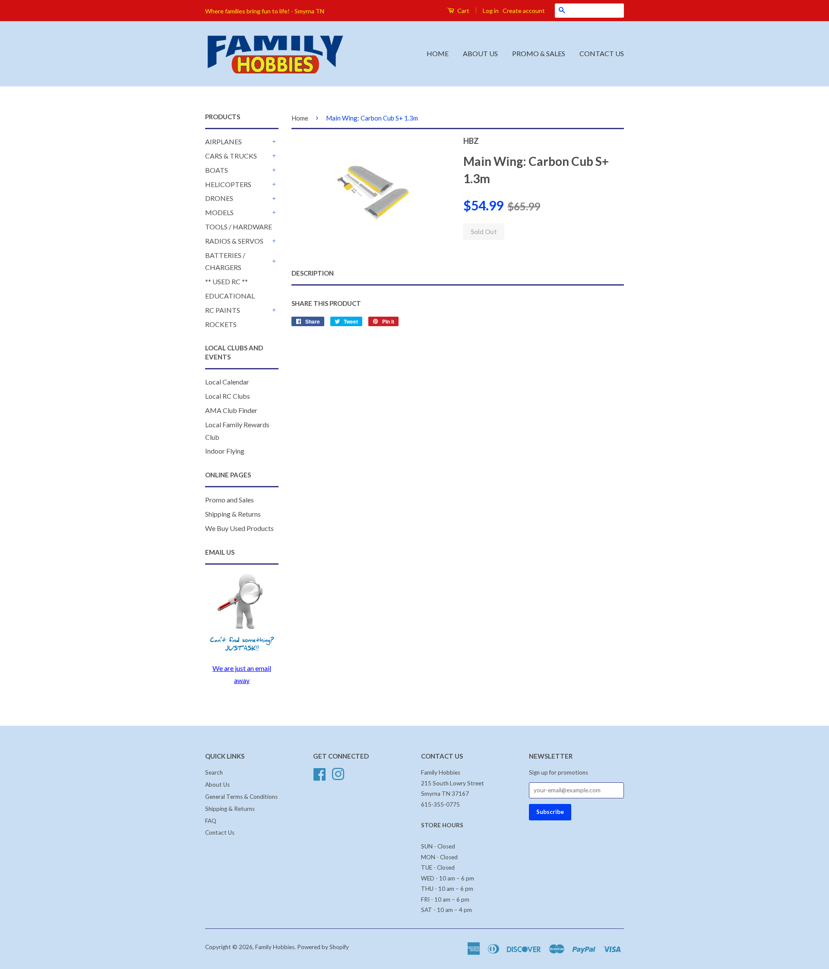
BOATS (216, 170)
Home (299, 118)
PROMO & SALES (538, 53)
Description (312, 273)
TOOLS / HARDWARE (238, 226)
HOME (438, 53)
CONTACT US (601, 53)
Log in (491, 10)
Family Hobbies (274, 947)
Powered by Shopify (323, 947)
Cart (462, 10)
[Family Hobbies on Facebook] (319, 773)
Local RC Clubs (227, 396)
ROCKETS (221, 324)
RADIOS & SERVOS (234, 241)
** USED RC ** (226, 281)
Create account (524, 10)
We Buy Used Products (239, 528)
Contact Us (219, 832)
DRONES (219, 198)
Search (214, 772)
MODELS (219, 212)
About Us (217, 784)
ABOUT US (480, 53)
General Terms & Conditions (241, 796)
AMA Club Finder (231, 410)
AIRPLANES (223, 141)
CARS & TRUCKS (231, 156)
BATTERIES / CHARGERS (225, 261)
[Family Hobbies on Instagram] (338, 773)
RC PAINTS (222, 310)
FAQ (210, 820)
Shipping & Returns (233, 514)
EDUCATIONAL (230, 296)
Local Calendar (227, 382)
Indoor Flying (224, 451)
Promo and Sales (229, 500)
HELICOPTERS (228, 184)
